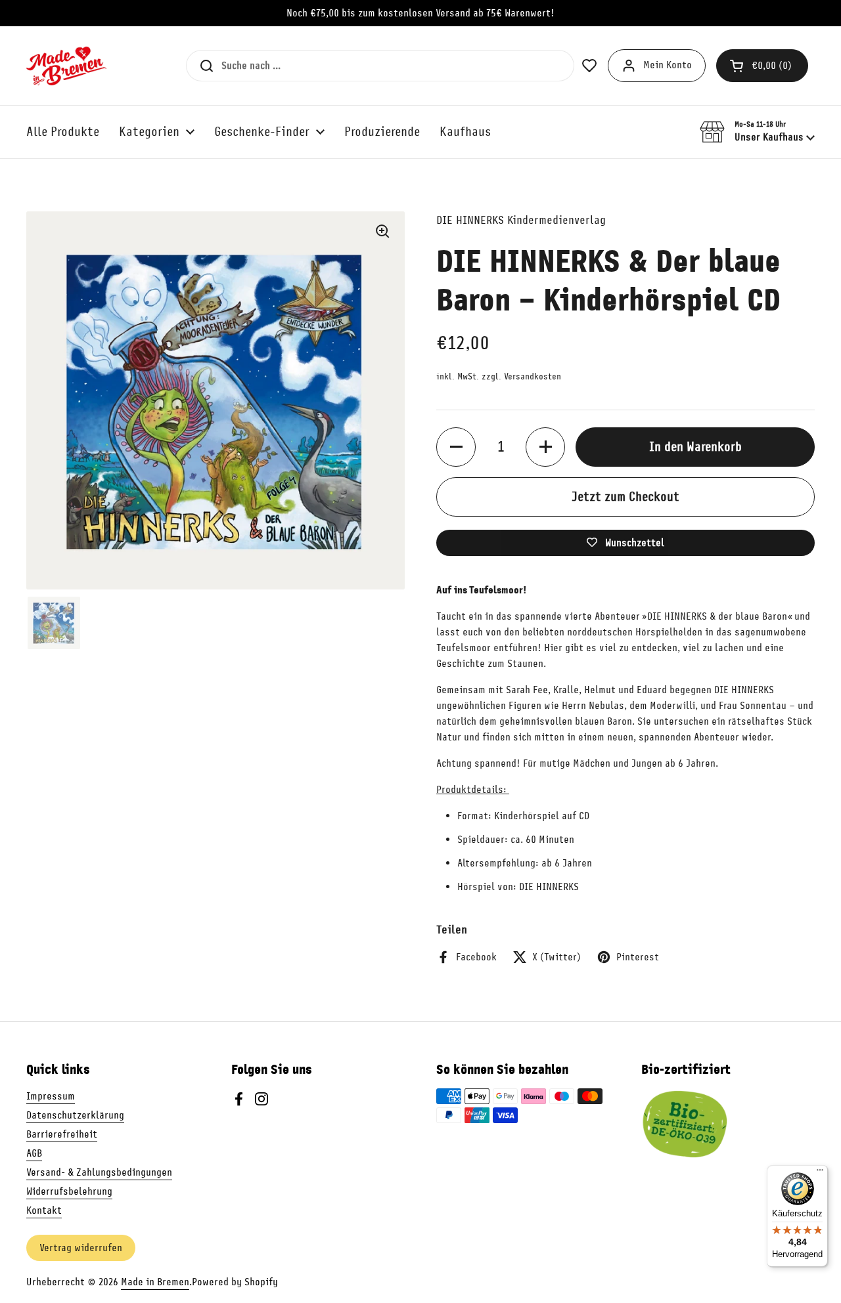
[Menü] (820, 1173)
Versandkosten (532, 376)
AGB (34, 1153)
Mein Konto (667, 65)
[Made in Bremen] (66, 65)
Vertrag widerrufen (80, 1247)
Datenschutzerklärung (75, 1115)
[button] (762, 65)
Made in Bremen (155, 1282)
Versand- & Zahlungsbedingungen (99, 1172)
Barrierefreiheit (61, 1134)
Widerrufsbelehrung (69, 1191)
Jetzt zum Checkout (625, 496)
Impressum (50, 1096)
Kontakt (44, 1210)
